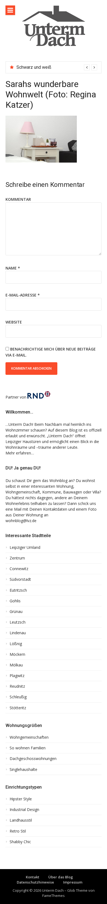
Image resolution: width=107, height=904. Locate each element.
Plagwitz (17, 675)
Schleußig (18, 697)
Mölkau (16, 665)
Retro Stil (18, 831)
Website (13, 322)
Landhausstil (21, 820)
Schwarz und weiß (33, 67)
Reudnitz (17, 686)
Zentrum (17, 558)
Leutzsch (18, 622)
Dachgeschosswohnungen (33, 758)
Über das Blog (60, 877)
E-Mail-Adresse (22, 295)
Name (12, 268)
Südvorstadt (20, 579)
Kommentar (18, 199)
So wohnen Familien (28, 748)
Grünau (16, 611)
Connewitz (19, 568)
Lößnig (16, 643)
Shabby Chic (20, 841)
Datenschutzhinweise (35, 882)
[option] (56, 67)
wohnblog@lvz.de (20, 520)
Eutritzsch (18, 590)
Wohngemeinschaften (29, 737)
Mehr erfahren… (19, 453)
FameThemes (53, 895)
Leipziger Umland (25, 547)
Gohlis (15, 600)
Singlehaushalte (23, 769)
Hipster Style (21, 799)
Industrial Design (24, 809)
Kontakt (32, 877)
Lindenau (18, 632)
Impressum (72, 882)
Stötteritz (18, 707)
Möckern (17, 654)
